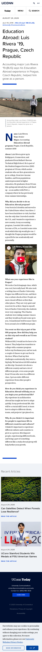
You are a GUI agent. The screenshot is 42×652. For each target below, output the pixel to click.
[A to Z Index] (38, 3)
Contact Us (15, 591)
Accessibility (21, 613)
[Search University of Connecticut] (34, 3)
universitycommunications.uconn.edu (21, 588)
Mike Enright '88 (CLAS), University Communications (19, 24)
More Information (13, 648)
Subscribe (21, 595)
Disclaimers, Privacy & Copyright (21, 609)
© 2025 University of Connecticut (21, 604)
